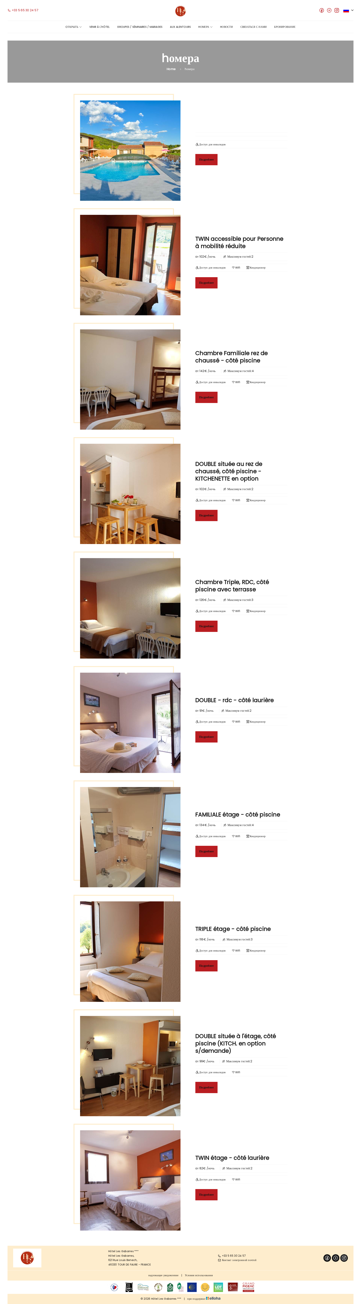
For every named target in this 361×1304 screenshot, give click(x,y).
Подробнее (206, 159)
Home (171, 69)
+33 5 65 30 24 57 (234, 1256)
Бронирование (285, 27)
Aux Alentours (180, 27)
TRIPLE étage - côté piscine (233, 929)
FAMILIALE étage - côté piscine (237, 814)
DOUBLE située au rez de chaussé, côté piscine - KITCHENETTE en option (228, 471)
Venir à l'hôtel (99, 27)
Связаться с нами (253, 27)
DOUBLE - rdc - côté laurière (234, 700)
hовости (226, 27)
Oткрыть (72, 27)
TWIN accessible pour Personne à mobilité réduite (239, 242)
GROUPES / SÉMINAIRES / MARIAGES (139, 27)
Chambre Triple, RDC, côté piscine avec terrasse (232, 585)
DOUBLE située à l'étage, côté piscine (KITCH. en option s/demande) (235, 1043)
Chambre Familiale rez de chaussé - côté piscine (231, 356)
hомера (204, 27)
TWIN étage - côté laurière (232, 1158)
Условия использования (199, 1275)
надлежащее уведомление (163, 1275)
